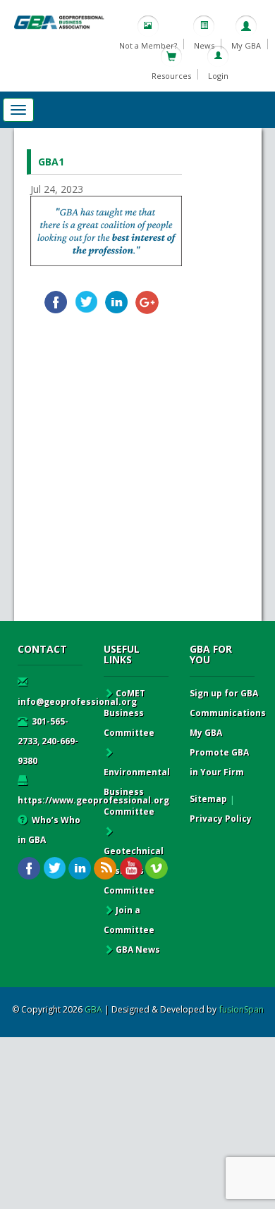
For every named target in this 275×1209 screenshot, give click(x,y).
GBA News (138, 950)
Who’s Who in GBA (49, 830)
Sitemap (208, 799)
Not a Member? (148, 45)
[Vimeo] (156, 868)
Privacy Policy (221, 819)
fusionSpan (241, 1009)
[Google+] (147, 302)
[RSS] (105, 868)
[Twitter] (86, 302)
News (204, 45)
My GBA (246, 45)
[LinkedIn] (116, 302)
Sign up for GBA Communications (228, 703)
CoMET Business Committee (129, 713)
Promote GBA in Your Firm (219, 762)
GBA (93, 1009)
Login (218, 75)
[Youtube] (130, 868)
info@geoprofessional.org (77, 702)
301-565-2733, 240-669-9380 (48, 741)
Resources (171, 75)
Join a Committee (129, 920)
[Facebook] (56, 302)
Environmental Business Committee (137, 792)
